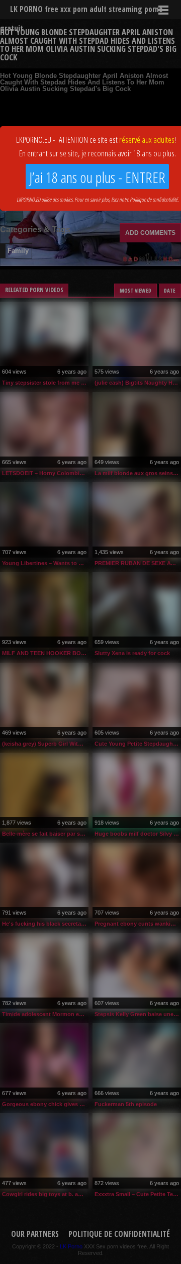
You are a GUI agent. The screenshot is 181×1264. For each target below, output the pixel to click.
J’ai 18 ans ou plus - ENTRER (97, 177)
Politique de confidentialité (153, 199)
